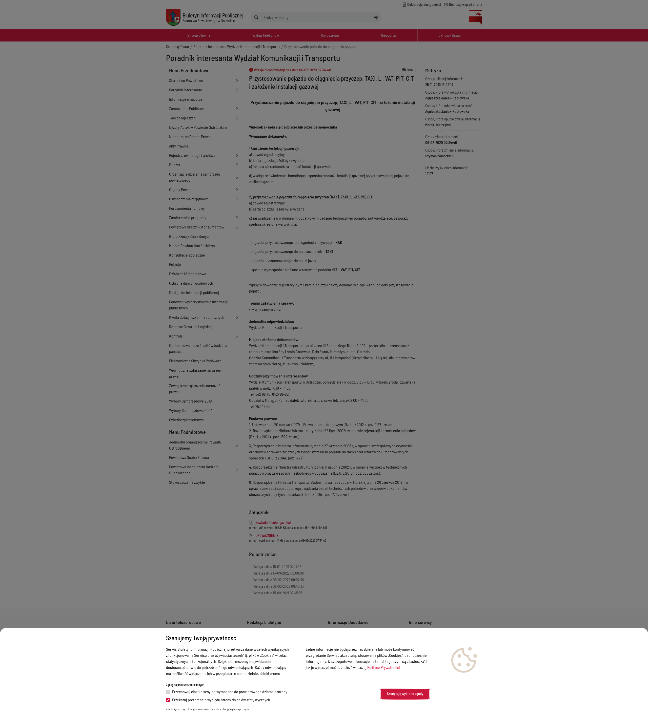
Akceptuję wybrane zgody (405, 693)
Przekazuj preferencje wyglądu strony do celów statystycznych (221, 699)
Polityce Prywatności (383, 667)
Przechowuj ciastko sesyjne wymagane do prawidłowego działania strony (229, 691)
